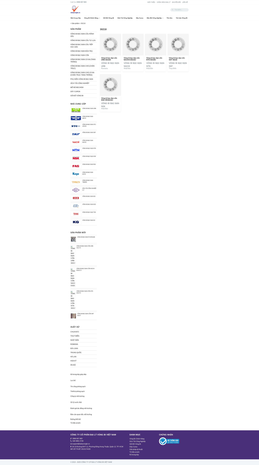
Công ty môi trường (77, 396)
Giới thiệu (151, 2)
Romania (104, 68)
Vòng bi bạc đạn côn (79, 55)
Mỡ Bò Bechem (76, 87)
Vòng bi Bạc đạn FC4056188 (86, 237)
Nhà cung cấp (78, 104)
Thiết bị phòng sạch (77, 391)
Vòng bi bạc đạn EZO (89, 204)
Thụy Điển (172, 68)
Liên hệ (185, 2)
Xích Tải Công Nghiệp (125, 18)
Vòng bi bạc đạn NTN (89, 148)
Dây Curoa (139, 18)
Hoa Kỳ (73, 361)
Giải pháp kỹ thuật (136, 449)
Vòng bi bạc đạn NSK (89, 156)
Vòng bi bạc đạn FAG (89, 164)
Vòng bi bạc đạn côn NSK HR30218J (109, 99)
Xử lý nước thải (76, 402)
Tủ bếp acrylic (75, 423)
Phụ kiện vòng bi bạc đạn (81, 79)
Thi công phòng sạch (77, 386)
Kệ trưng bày (134, 454)
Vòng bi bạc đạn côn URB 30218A (109, 59)
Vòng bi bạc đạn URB (89, 108)
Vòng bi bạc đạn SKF (89, 132)
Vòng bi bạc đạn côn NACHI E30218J (132, 59)
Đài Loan (74, 348)
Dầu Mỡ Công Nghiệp (154, 18)
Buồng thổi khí (75, 419)
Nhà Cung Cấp (76, 18)
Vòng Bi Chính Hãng (91, 18)
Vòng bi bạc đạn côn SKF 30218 (177, 59)
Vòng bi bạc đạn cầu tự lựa (83, 40)
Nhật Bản (127, 68)
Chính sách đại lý (163, 2)
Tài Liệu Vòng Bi (181, 18)
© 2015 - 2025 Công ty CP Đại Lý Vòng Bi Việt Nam (91, 462)
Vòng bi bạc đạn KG (88, 220)
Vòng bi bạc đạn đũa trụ (81, 51)
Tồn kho (169, 18)
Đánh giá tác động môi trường (81, 408)
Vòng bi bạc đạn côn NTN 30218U (154, 59)
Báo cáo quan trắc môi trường (81, 414)
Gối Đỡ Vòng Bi (108, 18)
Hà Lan (73, 357)
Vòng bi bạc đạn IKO (88, 196)
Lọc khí (73, 380)
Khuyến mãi (176, 2)
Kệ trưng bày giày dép (78, 374)
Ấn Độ (73, 365)
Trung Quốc (76, 352)
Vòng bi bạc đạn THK (89, 212)
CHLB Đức (74, 332)
